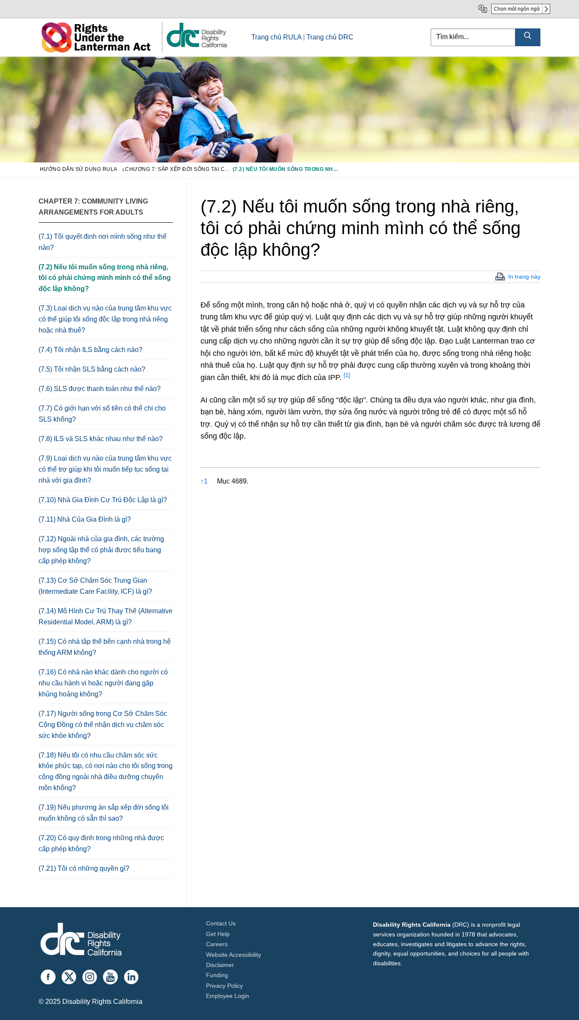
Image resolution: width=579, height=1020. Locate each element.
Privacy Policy (224, 985)
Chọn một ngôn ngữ (517, 9)
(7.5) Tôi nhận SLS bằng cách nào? (92, 369)
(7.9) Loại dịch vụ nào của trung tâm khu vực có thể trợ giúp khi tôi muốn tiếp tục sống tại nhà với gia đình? (105, 469)
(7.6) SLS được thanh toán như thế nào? (100, 388)
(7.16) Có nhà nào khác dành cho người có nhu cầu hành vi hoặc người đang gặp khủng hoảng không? (103, 683)
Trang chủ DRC (330, 37)
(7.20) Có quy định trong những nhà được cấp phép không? (101, 843)
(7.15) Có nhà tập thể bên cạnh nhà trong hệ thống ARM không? (105, 647)
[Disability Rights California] (81, 940)
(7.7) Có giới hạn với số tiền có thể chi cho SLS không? (102, 414)
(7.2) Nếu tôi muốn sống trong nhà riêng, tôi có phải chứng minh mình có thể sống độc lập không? (105, 278)
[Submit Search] (527, 37)
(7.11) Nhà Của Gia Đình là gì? (85, 519)
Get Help (218, 934)
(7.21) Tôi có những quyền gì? (84, 868)
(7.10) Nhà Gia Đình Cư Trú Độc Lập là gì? (103, 499)
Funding (217, 975)
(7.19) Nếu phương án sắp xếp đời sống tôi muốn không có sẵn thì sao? (104, 813)
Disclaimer (220, 964)
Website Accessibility (233, 954)
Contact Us (221, 923)
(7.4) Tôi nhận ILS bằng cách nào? (90, 349)
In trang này (524, 276)
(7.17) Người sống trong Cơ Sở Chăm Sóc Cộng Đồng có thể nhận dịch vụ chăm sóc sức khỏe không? (103, 724)
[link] (196, 46)
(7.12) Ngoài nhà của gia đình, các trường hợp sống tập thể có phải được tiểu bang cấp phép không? (101, 549)
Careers (217, 944)
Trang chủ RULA (276, 37)
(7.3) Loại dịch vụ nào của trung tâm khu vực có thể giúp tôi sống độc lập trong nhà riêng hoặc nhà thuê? (105, 319)
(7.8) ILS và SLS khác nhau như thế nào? (101, 438)
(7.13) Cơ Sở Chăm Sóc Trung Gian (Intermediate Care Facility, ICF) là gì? (95, 586)
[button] (347, 377)
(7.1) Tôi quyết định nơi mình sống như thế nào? (103, 242)
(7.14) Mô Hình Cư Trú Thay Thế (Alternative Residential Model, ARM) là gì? (106, 616)
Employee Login (227, 995)
